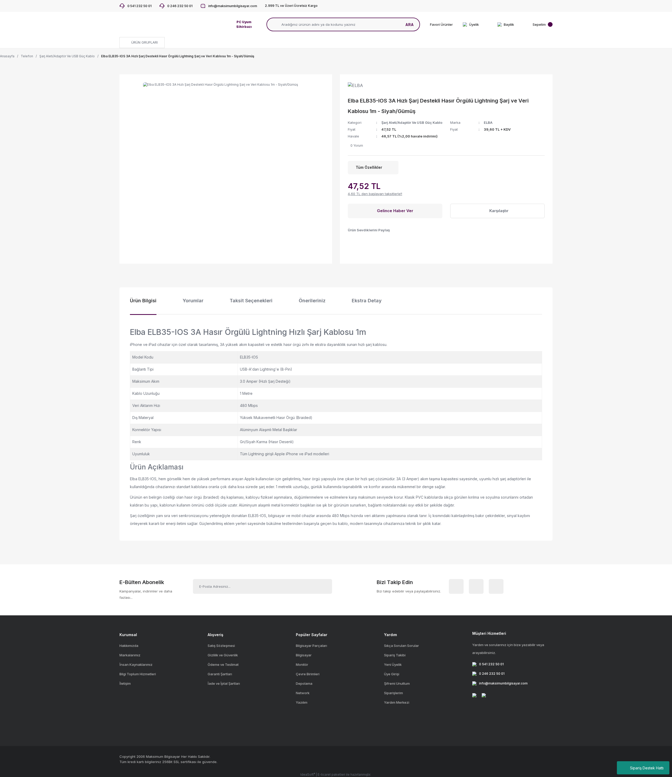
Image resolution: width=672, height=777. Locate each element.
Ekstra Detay (367, 300)
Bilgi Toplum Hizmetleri (137, 674)
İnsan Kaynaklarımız (136, 664)
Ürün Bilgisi (143, 300)
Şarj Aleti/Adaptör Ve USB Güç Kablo (411, 122)
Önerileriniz (312, 300)
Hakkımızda (128, 645)
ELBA (488, 122)
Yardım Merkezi (396, 702)
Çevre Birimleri (307, 674)
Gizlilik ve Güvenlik (223, 655)
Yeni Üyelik (393, 664)
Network (302, 693)
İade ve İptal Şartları (224, 683)
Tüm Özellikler (369, 167)
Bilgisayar (304, 655)
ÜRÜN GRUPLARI (144, 42)
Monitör (302, 664)
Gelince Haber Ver (395, 210)
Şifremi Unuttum (397, 683)
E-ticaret (324, 774)
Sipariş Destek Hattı (647, 768)
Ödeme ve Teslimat (223, 664)
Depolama (304, 683)
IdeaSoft (307, 774)
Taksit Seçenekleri (251, 300)
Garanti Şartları (220, 674)
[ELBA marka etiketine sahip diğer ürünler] (359, 87)
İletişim (125, 683)
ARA (409, 24)
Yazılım (301, 702)
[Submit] (322, 586)
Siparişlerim (393, 693)
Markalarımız (129, 655)
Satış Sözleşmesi (221, 645)
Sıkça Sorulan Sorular (401, 645)
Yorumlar (193, 300)
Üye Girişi (391, 674)
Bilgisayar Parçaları (311, 645)
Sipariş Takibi (395, 655)
